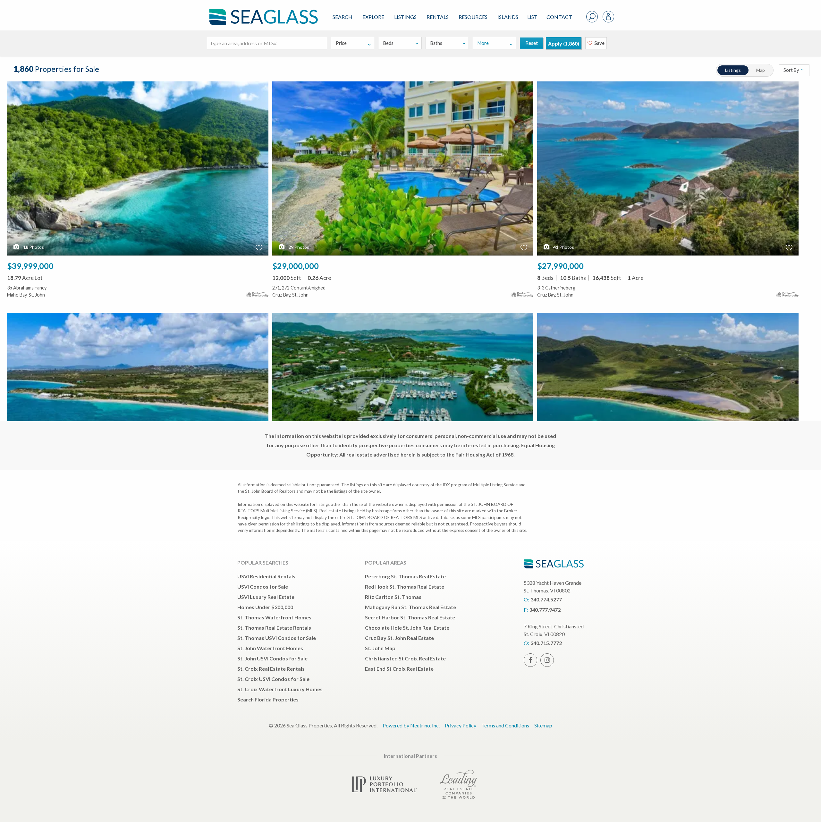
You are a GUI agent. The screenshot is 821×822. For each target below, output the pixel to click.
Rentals (438, 17)
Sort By (791, 70)
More (483, 43)
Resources (473, 17)
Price (341, 43)
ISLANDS (507, 17)
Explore (373, 17)
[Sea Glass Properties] (262, 12)
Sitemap (543, 725)
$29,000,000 (295, 266)
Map (760, 70)
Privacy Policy (460, 725)
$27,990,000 (560, 266)
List (532, 17)
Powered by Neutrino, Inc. (411, 725)
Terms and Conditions (505, 725)
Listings (405, 17)
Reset (531, 43)
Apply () (563, 43)
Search (342, 17)
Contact (559, 17)
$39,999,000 (30, 266)
